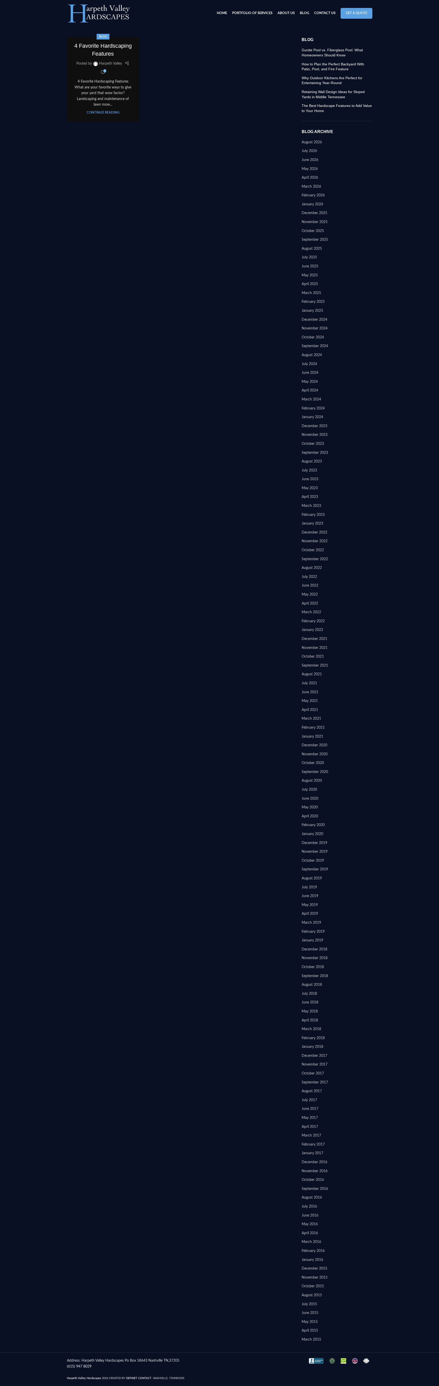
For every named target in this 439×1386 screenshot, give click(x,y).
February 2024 (313, 408)
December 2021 (314, 639)
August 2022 (312, 568)
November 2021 (315, 648)
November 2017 (315, 1064)
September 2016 (315, 1189)
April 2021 (310, 710)
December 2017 (314, 1056)
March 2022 (311, 612)
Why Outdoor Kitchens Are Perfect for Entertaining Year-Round (332, 80)
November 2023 (315, 435)
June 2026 (310, 160)
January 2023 (312, 523)
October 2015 (313, 1286)
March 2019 (311, 923)
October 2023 (313, 444)
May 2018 (310, 1011)
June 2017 (310, 1109)
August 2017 (312, 1091)
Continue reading (103, 112)
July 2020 (309, 789)
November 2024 (315, 328)
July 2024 (309, 364)
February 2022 (313, 621)
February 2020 (313, 825)
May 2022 (310, 594)
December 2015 (314, 1268)
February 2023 (313, 515)
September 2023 (315, 453)
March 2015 (311, 1339)
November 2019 (315, 851)
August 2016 (312, 1197)
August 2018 (312, 985)
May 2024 (310, 382)
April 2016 (310, 1233)
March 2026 (311, 186)
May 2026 (310, 169)
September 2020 (315, 772)
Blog (103, 36)
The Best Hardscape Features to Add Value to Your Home (337, 108)
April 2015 (310, 1330)
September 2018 (315, 976)
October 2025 (313, 231)
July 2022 (309, 577)
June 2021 (310, 692)
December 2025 (314, 213)
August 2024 (312, 355)
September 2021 (315, 665)
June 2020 (310, 798)
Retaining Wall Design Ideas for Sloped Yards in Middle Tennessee (333, 94)
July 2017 (309, 1100)
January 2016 (312, 1260)
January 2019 (312, 940)
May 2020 (310, 807)
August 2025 (312, 248)
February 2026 (313, 195)
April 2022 (310, 603)
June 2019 (310, 896)
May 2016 (310, 1224)
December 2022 (314, 532)
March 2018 (311, 1029)
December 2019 (314, 843)
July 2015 (309, 1304)
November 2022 (315, 541)
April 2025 (310, 284)
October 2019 (313, 860)
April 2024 (310, 390)
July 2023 (309, 470)
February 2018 (313, 1038)
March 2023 (311, 506)
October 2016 (313, 1180)
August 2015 (312, 1295)
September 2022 (315, 559)
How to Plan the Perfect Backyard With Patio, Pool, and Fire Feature (333, 66)
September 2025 (315, 240)
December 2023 (314, 426)
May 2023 (310, 488)
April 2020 (310, 816)
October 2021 (313, 656)
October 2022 (313, 550)
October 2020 (313, 763)
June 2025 (310, 266)
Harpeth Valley (110, 63)
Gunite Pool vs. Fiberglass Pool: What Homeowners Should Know (332, 52)
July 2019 (309, 887)
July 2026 (309, 151)
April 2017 (310, 1127)
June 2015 (310, 1313)
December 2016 (314, 1162)
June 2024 (310, 373)
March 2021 (311, 718)
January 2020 (312, 834)
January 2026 (312, 204)
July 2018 (309, 994)
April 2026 (310, 177)
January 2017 (312, 1153)
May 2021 (310, 701)
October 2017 (313, 1073)
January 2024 (312, 417)
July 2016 (309, 1206)
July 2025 (309, 257)
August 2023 (312, 461)
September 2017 (315, 1082)
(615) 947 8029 (79, 1366)
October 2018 (313, 967)
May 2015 (310, 1322)
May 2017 (310, 1118)
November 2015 (315, 1277)
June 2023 (310, 479)
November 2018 (315, 958)
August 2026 (312, 142)
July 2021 (309, 683)
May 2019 (310, 905)
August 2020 (312, 780)
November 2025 (315, 222)
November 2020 (315, 754)
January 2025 (312, 311)
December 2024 (314, 320)
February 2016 (313, 1251)
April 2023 (310, 497)
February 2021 (313, 727)
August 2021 (312, 674)
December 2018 (314, 949)
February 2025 (313, 302)
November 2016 (315, 1171)
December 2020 (314, 745)
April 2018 (310, 1020)
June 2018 (310, 1002)
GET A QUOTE (356, 13)
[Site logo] (99, 13)
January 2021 (312, 736)
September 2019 (315, 869)
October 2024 (313, 337)
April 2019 (310, 914)
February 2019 (313, 931)
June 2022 (310, 585)
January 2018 (312, 1047)
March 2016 (311, 1242)
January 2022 (312, 630)
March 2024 (311, 399)
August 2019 (312, 878)
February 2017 (313, 1144)
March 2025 (311, 293)
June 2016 (310, 1215)
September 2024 (315, 346)
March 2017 (311, 1135)
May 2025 (310, 275)
